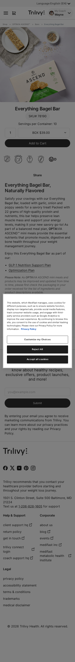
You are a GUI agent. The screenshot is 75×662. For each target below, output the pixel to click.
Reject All (37, 349)
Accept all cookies (37, 359)
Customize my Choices (37, 339)
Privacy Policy (28, 329)
